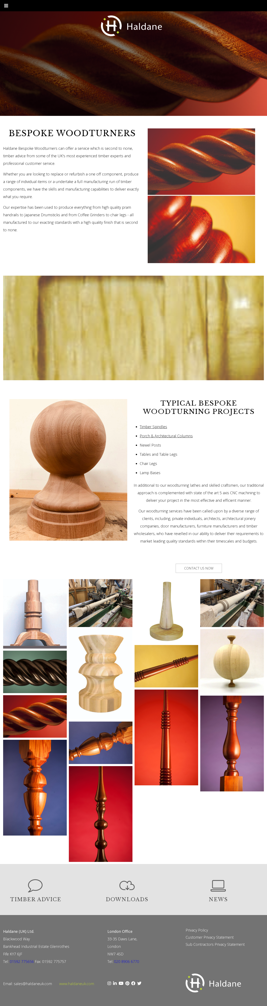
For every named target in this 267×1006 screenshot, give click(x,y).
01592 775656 (22, 961)
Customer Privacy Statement (210, 937)
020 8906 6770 (126, 961)
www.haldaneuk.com (76, 983)
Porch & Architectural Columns (166, 435)
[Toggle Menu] (6, 5)
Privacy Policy (197, 930)
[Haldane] (133, 26)
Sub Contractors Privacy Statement (215, 944)
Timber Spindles (153, 426)
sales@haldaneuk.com (33, 983)
